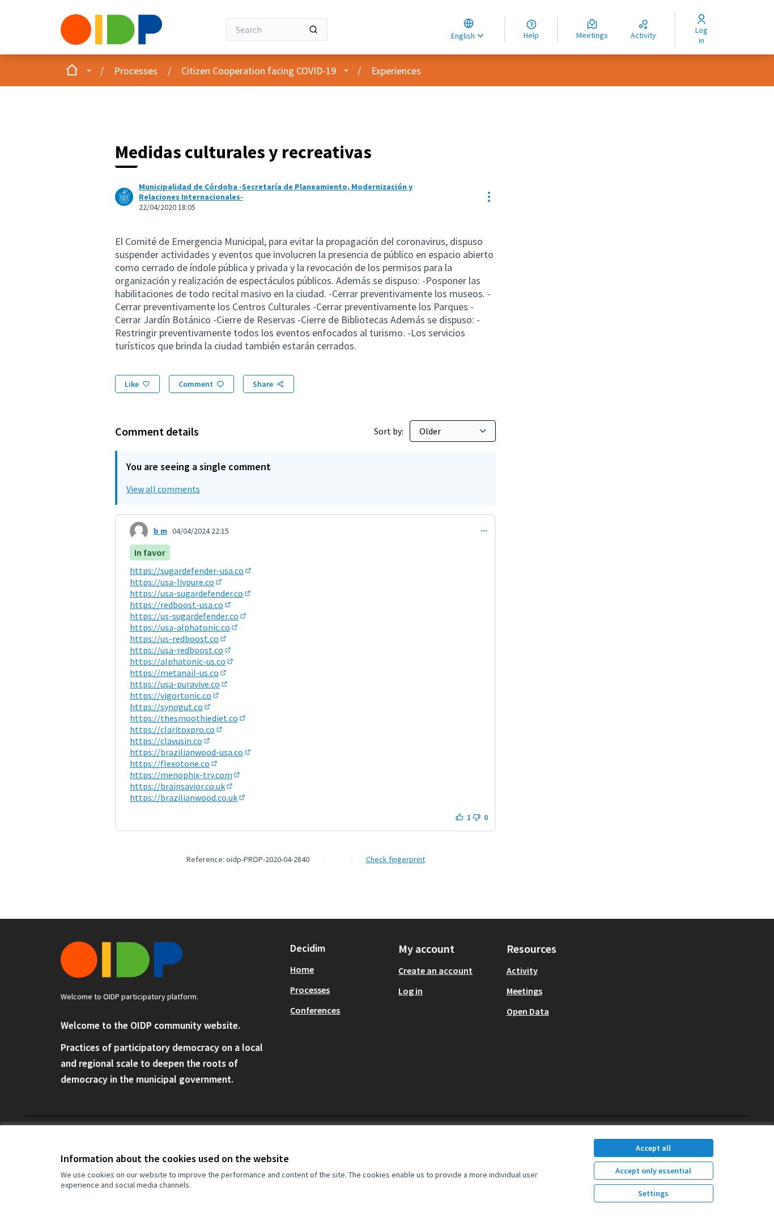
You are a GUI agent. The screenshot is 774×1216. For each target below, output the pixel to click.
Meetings (524, 991)
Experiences (396, 70)
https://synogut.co (171, 706)
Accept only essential (653, 1171)
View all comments (163, 489)
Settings (653, 1193)
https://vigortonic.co (175, 695)
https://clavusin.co (170, 740)
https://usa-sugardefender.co (191, 593)
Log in (410, 991)
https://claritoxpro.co (177, 729)
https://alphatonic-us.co (182, 661)
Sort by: (389, 431)
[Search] (313, 29)
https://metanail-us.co (179, 672)
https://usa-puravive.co (179, 684)
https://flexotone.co (174, 763)
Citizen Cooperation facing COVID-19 (258, 70)
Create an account (435, 970)
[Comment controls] (484, 531)
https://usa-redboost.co (181, 650)
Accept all (653, 1148)
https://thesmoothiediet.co (188, 718)
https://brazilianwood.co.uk (188, 797)
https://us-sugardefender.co (189, 616)
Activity (522, 970)
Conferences (315, 1010)
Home (302, 969)
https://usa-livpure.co (176, 582)
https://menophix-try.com (185, 774)
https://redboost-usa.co (181, 604)
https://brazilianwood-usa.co (191, 752)
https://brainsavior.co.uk (182, 786)
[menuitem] (339, 969)
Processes (136, 70)
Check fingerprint (395, 859)
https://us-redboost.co (179, 638)
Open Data (528, 1011)
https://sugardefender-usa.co (191, 570)
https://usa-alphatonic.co (184, 627)
